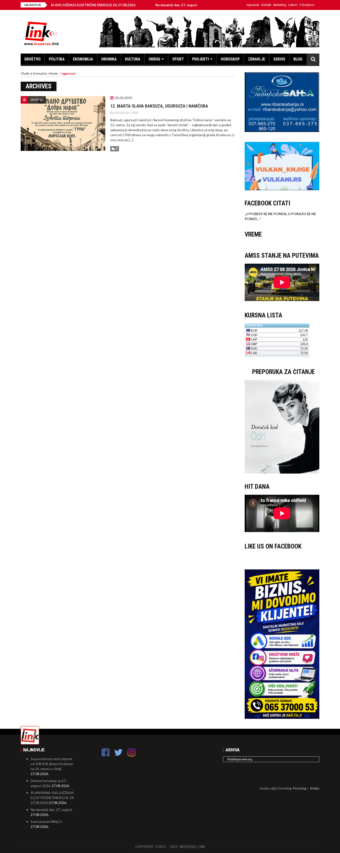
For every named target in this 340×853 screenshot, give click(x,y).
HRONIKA (109, 59)
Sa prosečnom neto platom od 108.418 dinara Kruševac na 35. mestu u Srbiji (52, 764)
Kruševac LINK (126, 112)
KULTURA (132, 59)
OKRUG (154, 59)
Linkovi (292, 5)
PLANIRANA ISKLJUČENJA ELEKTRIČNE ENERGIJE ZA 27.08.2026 (65, 5)
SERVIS (279, 59)
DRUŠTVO (32, 59)
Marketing (279, 5)
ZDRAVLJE (256, 59)
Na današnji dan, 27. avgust (156, 5)
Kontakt (266, 5)
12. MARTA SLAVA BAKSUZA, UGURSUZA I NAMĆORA (159, 106)
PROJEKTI (200, 59)
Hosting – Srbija (306, 788)
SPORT (178, 59)
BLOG (297, 59)
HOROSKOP (230, 59)
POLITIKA (57, 59)
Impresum (253, 5)
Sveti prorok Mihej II (213, 5)
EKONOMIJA (83, 59)
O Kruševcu (306, 5)
